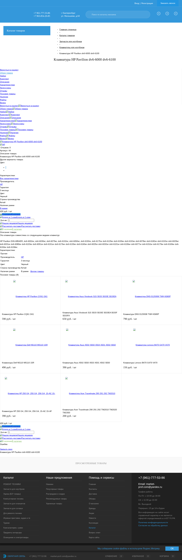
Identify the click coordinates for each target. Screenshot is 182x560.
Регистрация (147, 3)
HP (1, 184)
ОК (172, 548)
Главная (92, 484)
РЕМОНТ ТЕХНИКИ (12, 484)
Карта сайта (94, 537)
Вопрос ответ (94, 533)
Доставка (93, 494)
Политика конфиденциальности (153, 522)
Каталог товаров (16, 30)
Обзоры (92, 499)
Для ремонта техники (12, 513)
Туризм (6, 523)
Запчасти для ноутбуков (13, 489)
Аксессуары (5, 123)
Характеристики (7, 121)
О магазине (94, 504)
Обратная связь (16, 556)
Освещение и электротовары (15, 537)
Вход (137, 3)
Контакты (93, 489)
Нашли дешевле (25, 223)
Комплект (4, 115)
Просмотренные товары (91, 463)
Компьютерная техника (13, 499)
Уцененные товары (54, 504)
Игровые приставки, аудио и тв (16, 518)
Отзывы (3, 126)
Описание (4, 118)
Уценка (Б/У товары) (12, 494)
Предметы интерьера (12, 533)
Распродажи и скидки (55, 494)
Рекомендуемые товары (56, 499)
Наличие (4, 132)
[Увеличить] (21, 141)
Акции (91, 513)
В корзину (15, 214)
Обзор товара (6, 109)
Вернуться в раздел (9, 106)
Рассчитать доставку (30, 226)
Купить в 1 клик (23, 217)
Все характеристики (9, 178)
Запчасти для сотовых (13, 508)
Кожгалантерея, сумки (13, 528)
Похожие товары (7, 129)
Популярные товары (54, 489)
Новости (92, 518)
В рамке (4, 208)
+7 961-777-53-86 (42, 13)
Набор (3, 112)
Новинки (49, 484)
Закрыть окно (6, 449)
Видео (3, 138)
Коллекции (93, 523)
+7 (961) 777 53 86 (37, 556)
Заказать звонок (167, 3)
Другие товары (37, 271)
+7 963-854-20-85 (42, 16)
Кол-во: (4, 220)
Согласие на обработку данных (153, 525)
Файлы (3, 135)
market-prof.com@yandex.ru (150, 485)
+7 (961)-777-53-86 (151, 477)
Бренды (92, 508)
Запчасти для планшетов (14, 504)
